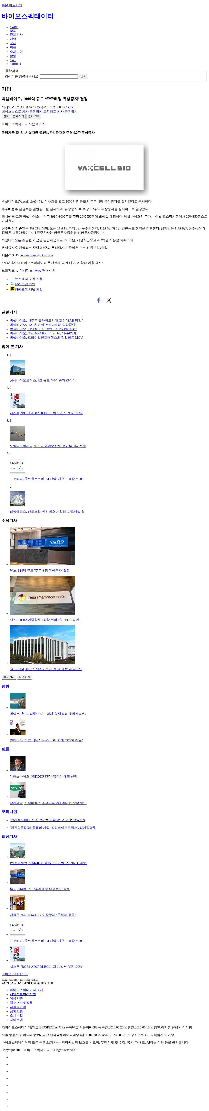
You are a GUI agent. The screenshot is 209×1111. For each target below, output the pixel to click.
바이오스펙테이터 (28, 16)
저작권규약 (18, 1007)
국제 (13, 43)
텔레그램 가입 (25, 284)
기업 (13, 39)
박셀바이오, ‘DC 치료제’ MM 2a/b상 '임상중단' (43, 324)
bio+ (13, 60)
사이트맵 (16, 1020)
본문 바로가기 (12, 5)
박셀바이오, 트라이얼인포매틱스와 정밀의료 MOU (46, 337)
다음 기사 (24, 677)
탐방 (13, 56)
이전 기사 (9, 677)
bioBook (15, 63)
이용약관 (16, 998)
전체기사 (16, 34)
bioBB (14, 27)
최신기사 (9, 836)
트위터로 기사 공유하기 (109, 300)
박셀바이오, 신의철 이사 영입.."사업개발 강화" (43, 329)
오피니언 (16, 51)
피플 (13, 47)
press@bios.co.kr (44, 270)
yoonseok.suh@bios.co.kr (36, 255)
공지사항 (16, 1011)
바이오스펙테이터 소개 (26, 990)
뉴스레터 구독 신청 (29, 279)
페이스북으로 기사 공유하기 (98, 300)
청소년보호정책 (21, 1002)
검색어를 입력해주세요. (22, 76)
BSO (13, 30)
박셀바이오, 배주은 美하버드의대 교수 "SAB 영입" (46, 320)
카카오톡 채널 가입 (29, 289)
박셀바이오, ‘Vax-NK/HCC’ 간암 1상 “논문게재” (44, 333)
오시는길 (16, 1015)
